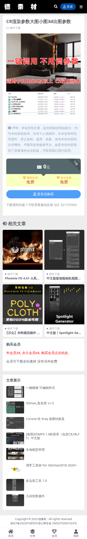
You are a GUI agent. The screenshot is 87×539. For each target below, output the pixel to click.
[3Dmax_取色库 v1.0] (15, 407)
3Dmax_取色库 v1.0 (40, 403)
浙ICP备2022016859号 (24, 523)
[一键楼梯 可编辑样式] (15, 392)
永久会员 (66, 177)
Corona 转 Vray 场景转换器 (45, 419)
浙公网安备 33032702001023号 (57, 523)
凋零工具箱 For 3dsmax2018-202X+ (51, 465)
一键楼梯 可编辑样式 (40, 388)
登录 (70, 6)
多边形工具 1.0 (36, 480)
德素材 (42, 519)
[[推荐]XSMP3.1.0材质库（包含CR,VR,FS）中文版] (15, 438)
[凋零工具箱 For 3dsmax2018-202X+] (15, 469)
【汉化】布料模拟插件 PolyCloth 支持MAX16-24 (22, 335)
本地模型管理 (35, 449)
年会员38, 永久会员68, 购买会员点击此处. (37, 352)
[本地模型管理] (15, 454)
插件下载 (15, 28)
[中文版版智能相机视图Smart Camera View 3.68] (64, 250)
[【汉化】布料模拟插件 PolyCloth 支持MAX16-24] (23, 304)
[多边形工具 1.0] (15, 485)
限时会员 (32, 177)
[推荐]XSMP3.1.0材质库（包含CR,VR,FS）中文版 (52, 436)
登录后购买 (45, 194)
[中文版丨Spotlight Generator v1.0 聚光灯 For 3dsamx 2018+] (64, 304)
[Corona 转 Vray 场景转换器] (15, 423)
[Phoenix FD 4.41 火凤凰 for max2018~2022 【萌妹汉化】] (23, 250)
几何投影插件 (35, 496)
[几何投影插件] (15, 500)
